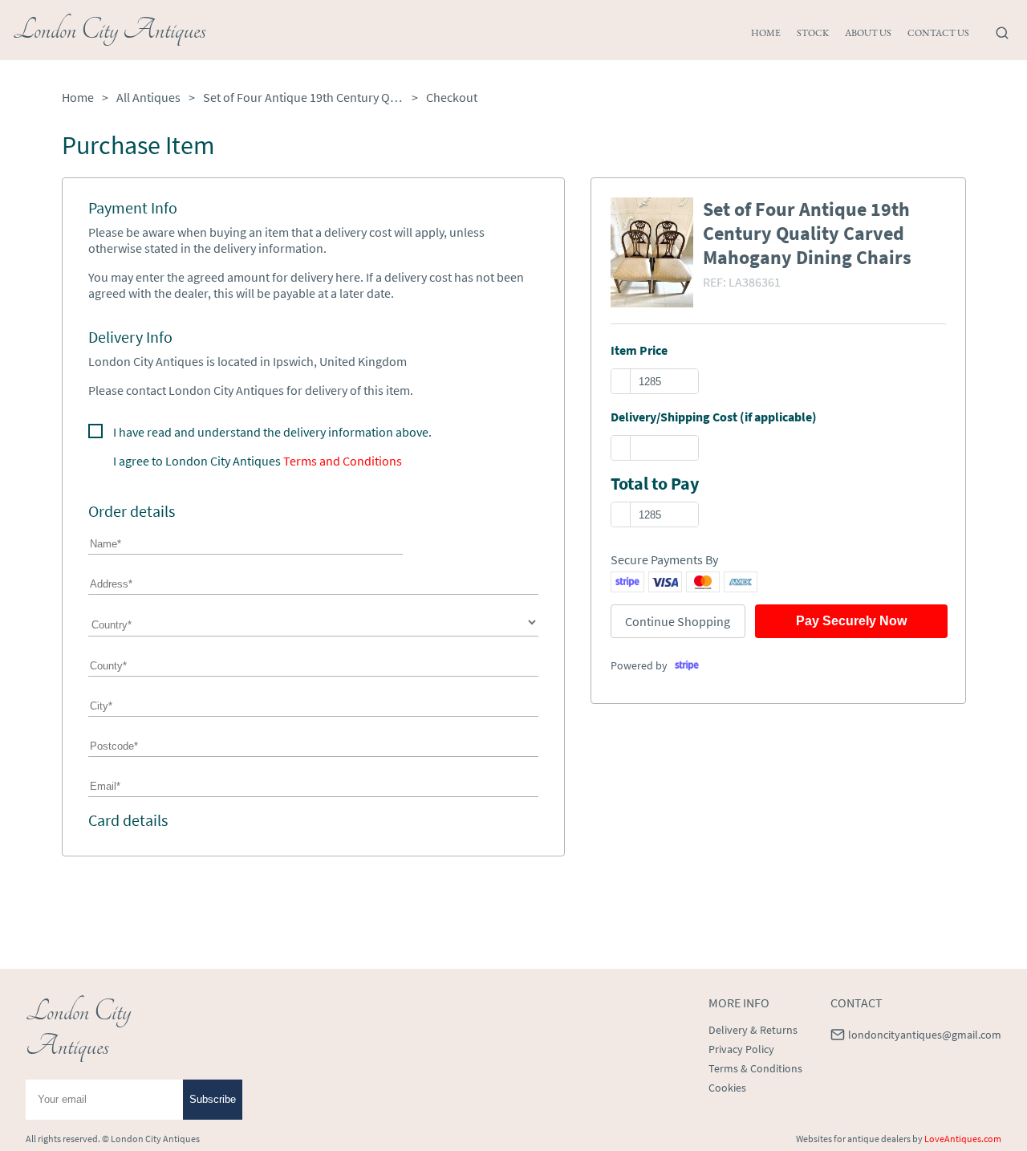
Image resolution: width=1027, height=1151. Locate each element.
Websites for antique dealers (853, 1139)
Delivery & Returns (753, 1030)
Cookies (727, 1087)
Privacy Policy (741, 1049)
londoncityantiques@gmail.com (924, 1034)
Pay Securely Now (851, 621)
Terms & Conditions (755, 1068)
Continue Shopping (677, 621)
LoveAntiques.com (962, 1139)
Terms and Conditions (342, 461)
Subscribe (212, 1099)
